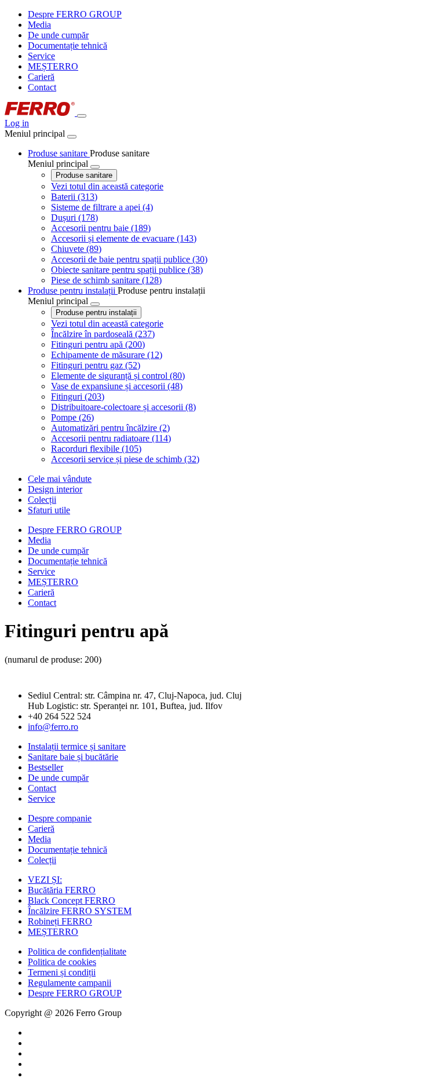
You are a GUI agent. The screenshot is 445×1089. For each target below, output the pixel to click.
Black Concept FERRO (71, 900)
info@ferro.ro (53, 727)
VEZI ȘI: (45, 880)
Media (39, 25)
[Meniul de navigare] (81, 116)
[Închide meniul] (71, 136)
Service (41, 56)
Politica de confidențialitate (77, 951)
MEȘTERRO (53, 66)
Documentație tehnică (67, 45)
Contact (42, 87)
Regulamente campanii (69, 983)
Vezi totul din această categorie (107, 186)
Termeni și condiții (62, 972)
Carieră (41, 77)
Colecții (42, 860)
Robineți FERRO (60, 921)
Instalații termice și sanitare (77, 746)
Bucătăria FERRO (62, 890)
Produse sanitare (84, 175)
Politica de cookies (62, 962)
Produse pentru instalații (96, 312)
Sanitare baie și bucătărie (73, 757)
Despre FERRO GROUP (75, 14)
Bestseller (45, 767)
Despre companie (60, 818)
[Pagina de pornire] (41, 113)
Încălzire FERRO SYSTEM (80, 911)
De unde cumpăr (58, 35)
